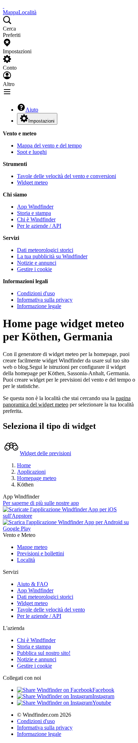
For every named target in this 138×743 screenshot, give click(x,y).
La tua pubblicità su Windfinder (52, 256)
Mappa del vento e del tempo (49, 145)
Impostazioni (41, 121)
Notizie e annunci (36, 263)
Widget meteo (32, 182)
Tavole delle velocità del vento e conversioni (66, 176)
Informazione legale (39, 306)
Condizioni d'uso (36, 293)
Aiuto (31, 110)
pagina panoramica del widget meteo (67, 401)
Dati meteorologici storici (45, 250)
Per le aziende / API (39, 226)
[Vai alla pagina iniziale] (3, 6)
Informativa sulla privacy (45, 300)
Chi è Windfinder (36, 219)
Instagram (103, 696)
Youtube (101, 703)
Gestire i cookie (34, 269)
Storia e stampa (34, 213)
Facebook (103, 690)
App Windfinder (35, 207)
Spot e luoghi (32, 152)
